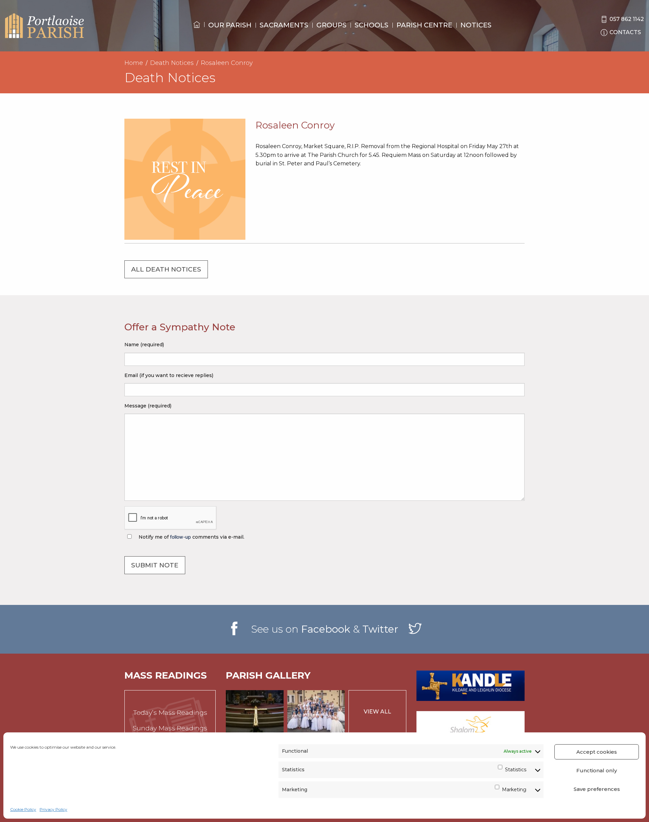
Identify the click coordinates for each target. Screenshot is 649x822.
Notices (475, 25)
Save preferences (597, 789)
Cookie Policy (23, 809)
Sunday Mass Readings (170, 728)
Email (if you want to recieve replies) (168, 375)
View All (377, 711)
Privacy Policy (53, 809)
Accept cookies (596, 752)
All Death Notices (166, 269)
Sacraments (284, 25)
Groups (331, 25)
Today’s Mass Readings (170, 713)
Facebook (325, 629)
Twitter (380, 629)
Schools (371, 25)
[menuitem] (196, 30)
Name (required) (144, 345)
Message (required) (147, 406)
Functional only (596, 770)
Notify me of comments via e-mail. (190, 537)
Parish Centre (424, 25)
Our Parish (229, 25)
